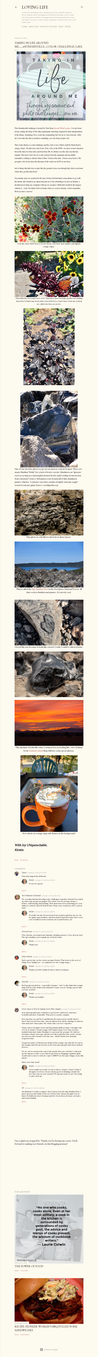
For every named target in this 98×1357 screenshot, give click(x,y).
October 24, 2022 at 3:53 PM (35, 1088)
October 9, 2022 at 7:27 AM (37, 873)
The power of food (29, 1266)
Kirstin (31, 880)
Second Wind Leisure (62, 128)
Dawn (24, 873)
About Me (33, 27)
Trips (60, 27)
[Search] (82, 6)
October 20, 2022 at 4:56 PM (45, 993)
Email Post (24, 860)
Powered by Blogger (51, 1349)
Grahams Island (36, 751)
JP (23, 1088)
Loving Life (35, 7)
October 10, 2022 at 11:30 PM (43, 931)
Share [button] (17, 860)
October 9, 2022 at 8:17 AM (51, 896)
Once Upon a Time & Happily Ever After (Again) (41, 1009)
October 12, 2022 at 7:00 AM (39, 982)
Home (24, 27)
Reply (24, 891)
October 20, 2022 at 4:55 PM (45, 912)
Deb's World (27, 957)
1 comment (24, 1270)
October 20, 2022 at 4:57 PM (45, 1066)
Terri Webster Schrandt (31, 896)
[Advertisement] (49, 1168)
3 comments (24, 1334)
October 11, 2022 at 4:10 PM (42, 957)
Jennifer (25, 982)
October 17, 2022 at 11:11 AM (71, 1009)
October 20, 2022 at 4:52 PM (45, 880)
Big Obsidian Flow (40, 589)
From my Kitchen (48, 27)
